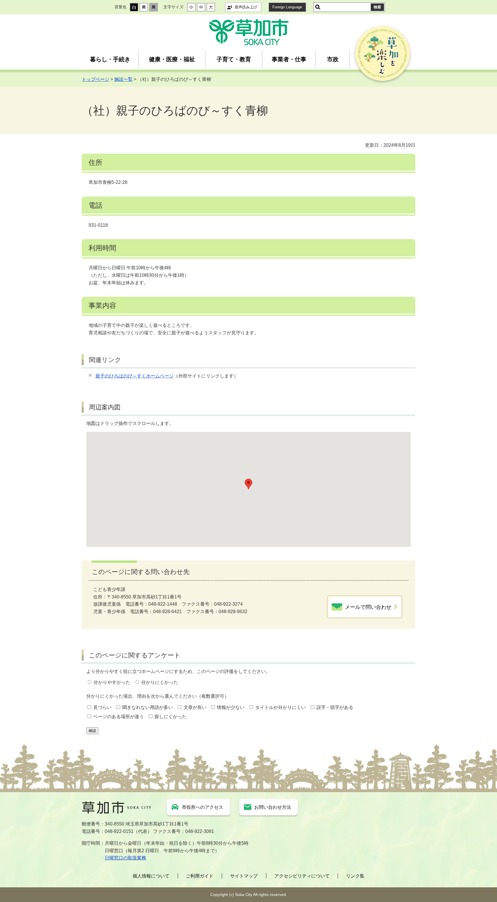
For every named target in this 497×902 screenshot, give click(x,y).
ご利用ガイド (199, 876)
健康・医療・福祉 (172, 59)
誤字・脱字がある (334, 707)
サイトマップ (244, 876)
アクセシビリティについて (302, 876)
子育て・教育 (234, 59)
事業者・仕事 (289, 59)
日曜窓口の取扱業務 (125, 857)
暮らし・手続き (110, 59)
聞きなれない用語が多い (147, 707)
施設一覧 (123, 79)
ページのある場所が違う (118, 716)
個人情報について (151, 876)
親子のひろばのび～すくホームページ (134, 375)
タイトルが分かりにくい (280, 707)
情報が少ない (230, 707)
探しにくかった (170, 716)
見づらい (102, 707)
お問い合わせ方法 (272, 807)
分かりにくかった (159, 682)
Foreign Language (287, 7)
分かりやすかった (111, 682)
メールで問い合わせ (368, 607)
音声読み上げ (246, 7)
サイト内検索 (317, 7)
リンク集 (355, 876)
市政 (333, 59)
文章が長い (195, 707)
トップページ (95, 79)
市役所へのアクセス (202, 807)
